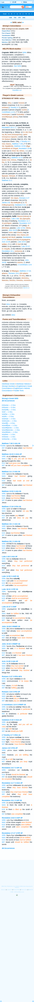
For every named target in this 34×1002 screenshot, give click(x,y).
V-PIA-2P (16, 692)
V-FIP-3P (19, 833)
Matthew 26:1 (7, 541)
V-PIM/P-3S (21, 705)
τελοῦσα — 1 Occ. (9, 434)
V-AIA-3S (16, 443)
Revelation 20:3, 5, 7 (9, 127)
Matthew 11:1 (7, 180)
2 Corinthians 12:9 (25, 265)
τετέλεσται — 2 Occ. (9, 439)
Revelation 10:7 (25, 223)
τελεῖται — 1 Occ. (8, 414)
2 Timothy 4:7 (14, 107)
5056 (24, 52)
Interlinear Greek (8, 384)
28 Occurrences (8, 401)
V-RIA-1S (16, 735)
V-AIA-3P (13, 557)
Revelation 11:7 (24, 221)
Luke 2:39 (15, 219)
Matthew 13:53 (19, 146)
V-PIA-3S (17, 506)
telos (8, 304)
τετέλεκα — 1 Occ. (9, 437)
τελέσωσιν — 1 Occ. (9, 421)
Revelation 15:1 (8, 251)
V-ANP (13, 607)
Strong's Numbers (8, 386)
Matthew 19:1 (7, 524)
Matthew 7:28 (17, 144)
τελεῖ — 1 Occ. (7, 412)
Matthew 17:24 (25, 271)
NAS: (4, 459)
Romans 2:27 (24, 198)
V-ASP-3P (19, 818)
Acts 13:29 (6, 242)
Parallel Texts (19, 391)
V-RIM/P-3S (15, 626)
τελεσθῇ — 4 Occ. (8, 423)
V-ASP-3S (15, 576)
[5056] (31, 450)
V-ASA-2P (18, 454)
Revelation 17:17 (8, 833)
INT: (3, 465)
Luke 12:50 (21, 228)
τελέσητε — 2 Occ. (9, 419)
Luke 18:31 (22, 242)
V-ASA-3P (19, 783)
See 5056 (17, 66)
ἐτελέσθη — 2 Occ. (9, 410)
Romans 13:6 (14, 273)
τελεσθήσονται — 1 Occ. (11, 430)
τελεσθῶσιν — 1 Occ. (10, 432)
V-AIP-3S (18, 768)
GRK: (4, 456)
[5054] (2, 450)
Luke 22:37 (25, 246)
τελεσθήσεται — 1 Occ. (10, 428)
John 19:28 (13, 230)
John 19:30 (6, 644)
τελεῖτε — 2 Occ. (8, 416)
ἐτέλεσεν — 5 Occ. (9, 407)
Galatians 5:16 (20, 205)
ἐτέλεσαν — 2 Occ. (9, 405)
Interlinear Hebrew (23, 384)
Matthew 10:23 (17, 157)
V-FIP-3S (14, 589)
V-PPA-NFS (17, 676)
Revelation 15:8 (25, 148)
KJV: (3, 463)
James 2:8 (6, 202)
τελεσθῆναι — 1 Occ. (10, 425)
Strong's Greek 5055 (10, 398)
